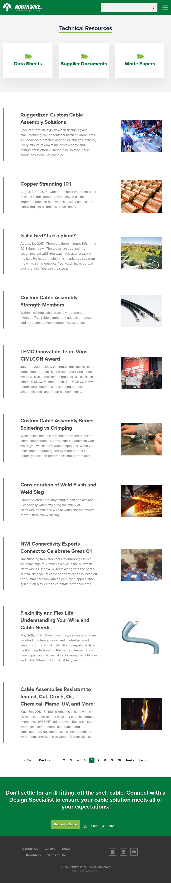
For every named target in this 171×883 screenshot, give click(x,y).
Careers (50, 849)
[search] (152, 7)
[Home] (22, 7)
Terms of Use (56, 855)
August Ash (92, 870)
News (66, 849)
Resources (33, 855)
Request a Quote (65, 824)
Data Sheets (28, 64)
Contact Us (30, 849)
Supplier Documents (84, 64)
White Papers (140, 64)
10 (120, 760)
